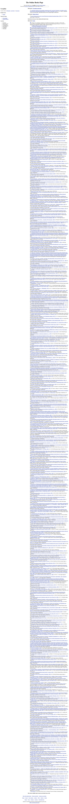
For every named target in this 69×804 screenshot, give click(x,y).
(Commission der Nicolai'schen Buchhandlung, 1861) (48, 136)
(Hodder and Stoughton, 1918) (41, 97)
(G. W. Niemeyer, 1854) (49, 725)
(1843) (37, 474)
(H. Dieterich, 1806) (42, 749)
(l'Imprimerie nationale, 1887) (43, 316)
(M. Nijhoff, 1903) (43, 680)
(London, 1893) (42, 672)
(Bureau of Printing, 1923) (49, 266)
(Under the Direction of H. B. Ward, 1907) (48, 58)
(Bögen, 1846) (42, 473)
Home (23, 797)
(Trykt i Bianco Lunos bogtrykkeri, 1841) (48, 510)
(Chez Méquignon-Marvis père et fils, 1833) (44, 192)
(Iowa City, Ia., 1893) (39, 295)
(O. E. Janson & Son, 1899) (48, 322)
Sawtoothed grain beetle (37, 8)
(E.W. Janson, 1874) (43, 120)
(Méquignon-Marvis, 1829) (46, 716)
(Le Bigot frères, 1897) (47, 87)
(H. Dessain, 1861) (38, 352)
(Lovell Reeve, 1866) (47, 161)
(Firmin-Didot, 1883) (41, 378)
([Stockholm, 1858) (41, 674)
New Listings (31, 797)
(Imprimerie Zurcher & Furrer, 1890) (47, 516)
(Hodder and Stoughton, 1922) (38, 146)
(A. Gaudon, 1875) (45, 292)
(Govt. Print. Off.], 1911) (44, 613)
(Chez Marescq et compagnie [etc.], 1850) (44, 45)
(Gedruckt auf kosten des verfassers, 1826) (44, 501)
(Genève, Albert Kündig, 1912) (49, 225)
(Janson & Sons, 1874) (47, 275)
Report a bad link (35, 796)
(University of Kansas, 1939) (47, 706)
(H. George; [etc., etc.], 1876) (40, 129)
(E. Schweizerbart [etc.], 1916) (48, 109)
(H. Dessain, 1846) (41, 493)
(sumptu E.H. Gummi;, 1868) (49, 104)
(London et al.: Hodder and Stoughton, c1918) (44, 31)
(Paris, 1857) (39, 724)
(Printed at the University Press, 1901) (45, 370)
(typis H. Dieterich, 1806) (43, 173)
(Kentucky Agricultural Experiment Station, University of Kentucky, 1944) (48, 693)
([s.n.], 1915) (40, 534)
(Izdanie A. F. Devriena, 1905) (48, 782)
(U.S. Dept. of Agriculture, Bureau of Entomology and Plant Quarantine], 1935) (48, 762)
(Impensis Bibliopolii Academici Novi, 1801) (48, 102)
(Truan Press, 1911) (45, 628)
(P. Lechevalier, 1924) (42, 407)
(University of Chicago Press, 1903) (49, 417)
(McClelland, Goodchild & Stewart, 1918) (43, 584)
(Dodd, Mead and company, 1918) (42, 51)
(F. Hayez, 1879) (48, 662)
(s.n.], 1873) (44, 552)
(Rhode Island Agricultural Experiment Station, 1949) (48, 464)
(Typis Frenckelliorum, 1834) (45, 729)
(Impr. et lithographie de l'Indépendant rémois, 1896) (48, 382)
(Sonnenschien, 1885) (41, 156)
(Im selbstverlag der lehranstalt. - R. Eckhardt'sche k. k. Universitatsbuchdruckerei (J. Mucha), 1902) (49, 368)
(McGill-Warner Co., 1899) (43, 357)
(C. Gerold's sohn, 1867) (49, 490)
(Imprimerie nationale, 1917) (44, 250)
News (29, 799)
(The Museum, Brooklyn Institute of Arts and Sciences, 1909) (48, 619)
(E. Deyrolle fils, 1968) (48, 395)
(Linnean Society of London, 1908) (48, 499)
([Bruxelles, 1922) (42, 386)
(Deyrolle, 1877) (37, 533)
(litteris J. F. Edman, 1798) (43, 511)
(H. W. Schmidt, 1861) (48, 152)
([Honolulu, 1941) (45, 695)
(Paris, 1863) (39, 286)
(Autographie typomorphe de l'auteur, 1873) (49, 644)
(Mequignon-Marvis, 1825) (48, 204)
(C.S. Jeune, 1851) (42, 634)
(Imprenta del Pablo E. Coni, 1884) (42, 171)
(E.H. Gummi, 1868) (48, 787)
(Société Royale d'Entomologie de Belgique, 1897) (43, 527)
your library (13, 10)
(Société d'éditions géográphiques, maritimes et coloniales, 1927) (49, 775)
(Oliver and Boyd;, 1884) (49, 222)
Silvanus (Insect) (5, 19)
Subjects (42, 797)
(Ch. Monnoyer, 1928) (39, 773)
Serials (45, 797)
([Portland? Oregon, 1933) (47, 355)
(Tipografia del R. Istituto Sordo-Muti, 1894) (48, 214)
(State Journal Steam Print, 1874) (49, 346)
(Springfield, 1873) (44, 605)
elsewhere (17, 10)
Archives (36, 799)
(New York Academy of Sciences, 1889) (42, 227)
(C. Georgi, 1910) (44, 442)
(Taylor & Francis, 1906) (37, 394)
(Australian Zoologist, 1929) (46, 785)
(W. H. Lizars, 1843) (36, 191)
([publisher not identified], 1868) (48, 77)
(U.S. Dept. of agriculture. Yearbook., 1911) (49, 163)
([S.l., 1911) (35, 689)
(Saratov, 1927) (45, 768)
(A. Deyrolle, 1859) (43, 745)
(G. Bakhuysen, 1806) (49, 202)
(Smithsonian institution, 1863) (43, 69)
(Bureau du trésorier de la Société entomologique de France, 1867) (48, 638)
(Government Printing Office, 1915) (47, 624)
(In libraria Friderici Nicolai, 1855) (47, 466)
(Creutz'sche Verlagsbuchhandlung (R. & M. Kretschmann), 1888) (48, 186)
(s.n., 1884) (42, 574)
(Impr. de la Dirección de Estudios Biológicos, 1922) (48, 550)
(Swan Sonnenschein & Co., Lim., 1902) (44, 238)
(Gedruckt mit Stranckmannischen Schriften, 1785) (48, 127)
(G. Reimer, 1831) (47, 579)
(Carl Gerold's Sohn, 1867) (49, 485)
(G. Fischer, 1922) (48, 297)
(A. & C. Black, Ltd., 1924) (40, 343)
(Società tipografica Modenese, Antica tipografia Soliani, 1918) (47, 320)
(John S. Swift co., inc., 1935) (44, 43)
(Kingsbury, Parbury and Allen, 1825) (49, 709)
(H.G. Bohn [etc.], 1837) (40, 568)
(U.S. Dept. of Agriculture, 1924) (43, 690)
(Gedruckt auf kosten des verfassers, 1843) (43, 659)
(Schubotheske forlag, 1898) (40, 285)
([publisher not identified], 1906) (39, 653)
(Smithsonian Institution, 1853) (46, 82)
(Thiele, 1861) (49, 304)
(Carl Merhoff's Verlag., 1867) (40, 170)
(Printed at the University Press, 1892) (45, 545)
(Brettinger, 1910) (45, 206)
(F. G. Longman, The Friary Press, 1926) (44, 361)
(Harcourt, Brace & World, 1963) (38, 50)
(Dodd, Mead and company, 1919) (43, 138)
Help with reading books (27, 796)
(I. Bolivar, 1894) (40, 529)
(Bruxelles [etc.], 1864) (38, 569)
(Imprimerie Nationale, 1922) (40, 268)
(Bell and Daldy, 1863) (45, 651)
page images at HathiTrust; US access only (39, 26)
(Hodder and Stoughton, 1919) (42, 99)
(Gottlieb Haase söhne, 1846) (49, 740)
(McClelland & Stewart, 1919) (42, 582)
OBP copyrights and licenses (34, 802)
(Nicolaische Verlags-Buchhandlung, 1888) (49, 300)
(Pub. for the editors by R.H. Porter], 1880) (47, 664)
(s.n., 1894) (44, 409)
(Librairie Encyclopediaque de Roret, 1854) (48, 48)
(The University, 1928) (43, 219)
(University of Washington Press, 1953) (44, 41)
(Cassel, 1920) (36, 283)
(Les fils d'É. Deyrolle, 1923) (38, 789)
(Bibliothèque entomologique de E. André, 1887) (47, 265)
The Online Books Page (34, 2)
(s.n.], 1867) (40, 581)
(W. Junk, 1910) (38, 39)
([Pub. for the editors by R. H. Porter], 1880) (47, 132)
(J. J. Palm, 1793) (49, 719)
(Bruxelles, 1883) (46, 611)
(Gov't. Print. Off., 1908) (38, 590)
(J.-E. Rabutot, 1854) (46, 738)
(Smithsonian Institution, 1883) (45, 586)
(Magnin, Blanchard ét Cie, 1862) (44, 401)
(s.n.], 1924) (37, 705)
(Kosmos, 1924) (35, 237)
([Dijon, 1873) (41, 294)
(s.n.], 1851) (37, 682)
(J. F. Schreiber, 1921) (46, 181)
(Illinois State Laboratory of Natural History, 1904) (48, 687)
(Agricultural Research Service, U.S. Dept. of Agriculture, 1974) (48, 11)
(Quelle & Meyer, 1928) (40, 159)
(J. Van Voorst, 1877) (39, 313)
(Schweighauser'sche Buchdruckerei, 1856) (48, 471)
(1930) (49, 405)
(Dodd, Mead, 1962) (39, 165)
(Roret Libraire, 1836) (43, 432)
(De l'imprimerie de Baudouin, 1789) (47, 95)
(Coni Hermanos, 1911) (49, 365)
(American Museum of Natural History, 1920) (45, 311)
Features (32, 799)
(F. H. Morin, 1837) (43, 714)
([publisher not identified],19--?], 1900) (46, 636)
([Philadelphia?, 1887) (46, 318)
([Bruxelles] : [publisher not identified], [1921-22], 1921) (48, 764)
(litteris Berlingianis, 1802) (41, 388)
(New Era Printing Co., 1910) (41, 81)
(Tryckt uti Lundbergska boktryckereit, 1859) (47, 727)
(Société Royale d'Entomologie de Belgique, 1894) (47, 593)
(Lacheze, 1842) (45, 514)
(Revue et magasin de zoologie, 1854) (41, 481)
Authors (35, 797)
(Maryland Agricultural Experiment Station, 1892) (46, 16)
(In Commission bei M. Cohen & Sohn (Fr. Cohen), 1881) (44, 331)
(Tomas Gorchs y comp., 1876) (49, 290)
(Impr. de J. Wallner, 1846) (48, 722)
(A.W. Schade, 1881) (49, 254)
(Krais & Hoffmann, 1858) (47, 107)
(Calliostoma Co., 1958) (46, 242)
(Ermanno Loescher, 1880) (46, 601)
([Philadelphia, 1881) (44, 341)
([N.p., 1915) (39, 397)
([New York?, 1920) (46, 327)
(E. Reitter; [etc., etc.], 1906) (47, 111)
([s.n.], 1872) (45, 599)
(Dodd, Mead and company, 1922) (40, 144)
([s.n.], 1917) (38, 425)
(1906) (48, 359)
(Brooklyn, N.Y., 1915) (38, 617)
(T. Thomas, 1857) (48, 735)
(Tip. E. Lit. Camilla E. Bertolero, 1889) (44, 348)
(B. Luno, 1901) (46, 615)
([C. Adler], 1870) (42, 547)
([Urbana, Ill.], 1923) (44, 60)
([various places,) (43, 392)
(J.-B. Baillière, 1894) (49, 189)
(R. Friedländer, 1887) (46, 217)
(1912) (42, 595)
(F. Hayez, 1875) (41, 335)
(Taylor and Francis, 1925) (47, 258)
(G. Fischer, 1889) (45, 607)
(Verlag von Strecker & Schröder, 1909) (49, 234)
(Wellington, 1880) (41, 415)
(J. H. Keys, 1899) (38, 784)
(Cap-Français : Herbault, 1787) (42, 430)
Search (26, 797)
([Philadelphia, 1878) (40, 288)
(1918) (43, 563)
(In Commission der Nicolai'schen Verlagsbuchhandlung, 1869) (48, 380)
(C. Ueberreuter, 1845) (48, 507)
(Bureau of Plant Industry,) (47, 437)
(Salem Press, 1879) (45, 626)
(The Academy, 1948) (45, 703)
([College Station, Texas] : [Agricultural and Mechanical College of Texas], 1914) (48, 683)
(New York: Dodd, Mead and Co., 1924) (44, 27)
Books (26, 799)
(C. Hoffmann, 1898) (46, 166)
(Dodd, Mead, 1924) (39, 142)
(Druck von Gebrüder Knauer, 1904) (43, 384)
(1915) (48, 566)
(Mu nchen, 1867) (38, 513)
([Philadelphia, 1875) (49, 777)
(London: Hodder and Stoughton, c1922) (42, 29)
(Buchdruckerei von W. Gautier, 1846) (48, 244)
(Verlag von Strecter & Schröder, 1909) (47, 179)
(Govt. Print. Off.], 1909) (44, 597)
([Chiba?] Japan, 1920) (44, 324)
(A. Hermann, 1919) (43, 314)
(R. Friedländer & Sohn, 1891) (47, 302)
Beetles (4, 14)
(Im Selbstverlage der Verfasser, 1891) (48, 115)
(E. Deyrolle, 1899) (48, 543)
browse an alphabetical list (29, 6)
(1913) (36, 647)
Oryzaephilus (5, 18)
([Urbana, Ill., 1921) (40, 561)
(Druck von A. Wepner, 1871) (46, 262)
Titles (39, 797)
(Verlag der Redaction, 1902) (48, 440)
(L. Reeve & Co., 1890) (47, 755)
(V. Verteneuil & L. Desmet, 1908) (42, 79)
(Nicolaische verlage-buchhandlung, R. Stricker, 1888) (49, 633)
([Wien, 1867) (35, 549)
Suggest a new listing (42, 796)
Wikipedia (8, 10)
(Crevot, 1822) (45, 712)
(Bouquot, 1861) (42, 376)
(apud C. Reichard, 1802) (49, 504)
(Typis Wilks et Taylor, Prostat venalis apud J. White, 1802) (48, 428)
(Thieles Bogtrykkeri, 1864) (40, 476)
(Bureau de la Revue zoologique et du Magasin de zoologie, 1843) (48, 412)
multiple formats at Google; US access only (39, 25)
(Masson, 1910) (49, 208)
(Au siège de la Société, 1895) (47, 522)
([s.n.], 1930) (48, 419)
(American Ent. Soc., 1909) (49, 260)
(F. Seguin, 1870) (43, 766)
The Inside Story (41, 799)
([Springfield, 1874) (48, 571)
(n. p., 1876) (41, 333)
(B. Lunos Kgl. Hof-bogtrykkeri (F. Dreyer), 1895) (46, 539)
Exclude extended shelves (40, 5)
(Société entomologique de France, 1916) (47, 89)
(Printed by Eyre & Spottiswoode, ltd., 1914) (46, 67)
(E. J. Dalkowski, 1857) (42, 495)
